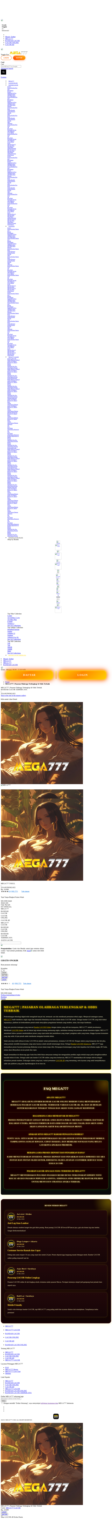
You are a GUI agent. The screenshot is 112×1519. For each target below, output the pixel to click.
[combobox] (11, 66)
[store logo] (19, 54)
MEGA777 (9, 39)
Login (6, 58)
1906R (9, 649)
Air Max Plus (12, 620)
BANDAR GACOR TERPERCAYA (18, 1393)
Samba (9, 631)
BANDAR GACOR (12, 41)
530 (8, 643)
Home (7, 682)
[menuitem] (11, 81)
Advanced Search (7, 68)
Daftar (19, 58)
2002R (9, 647)
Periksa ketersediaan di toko (10, 995)
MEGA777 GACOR (12, 1330)
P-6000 (9, 622)
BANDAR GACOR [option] (5, 912)
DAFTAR (29, 675)
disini (29, 951)
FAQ (7, 1367)
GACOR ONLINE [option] (4, 917)
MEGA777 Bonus (11, 1369)
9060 (9, 651)
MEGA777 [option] (5, 909)
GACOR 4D (9, 45)
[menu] (56, 368)
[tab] (56, 77)
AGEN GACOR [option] (7, 940)
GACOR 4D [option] (5, 920)
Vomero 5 (10, 624)
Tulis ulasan (25, 891)
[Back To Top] (2, 1515)
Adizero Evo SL (13, 637)
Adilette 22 (11, 633)
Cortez (9, 616)
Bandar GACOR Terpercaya (81, 1044)
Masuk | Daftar (10, 37)
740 (8, 645)
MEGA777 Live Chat (12, 1371)
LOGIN (82, 675)
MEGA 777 (7, 663)
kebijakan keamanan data (49, 1403)
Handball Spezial (13, 629)
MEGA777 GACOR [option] (5, 924)
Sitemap (8, 1373)
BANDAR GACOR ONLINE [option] (5, 929)
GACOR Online (17, 1030)
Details (3, 999)
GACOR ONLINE (12, 43)
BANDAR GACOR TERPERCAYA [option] (6, 936)
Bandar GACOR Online (42, 1027)
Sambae (10, 635)
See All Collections (14, 625)
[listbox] (22, 924)
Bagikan (4, 997)
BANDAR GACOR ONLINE (16, 1345)
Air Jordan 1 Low (13, 618)
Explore (3, 77)
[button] (5, 793)
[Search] (3, 72)
